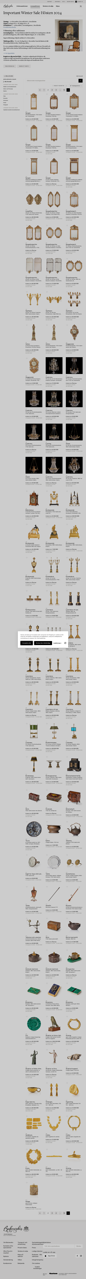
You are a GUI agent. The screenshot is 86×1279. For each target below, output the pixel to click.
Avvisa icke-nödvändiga (43, 643)
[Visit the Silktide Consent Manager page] (65, 643)
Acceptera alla (26, 643)
